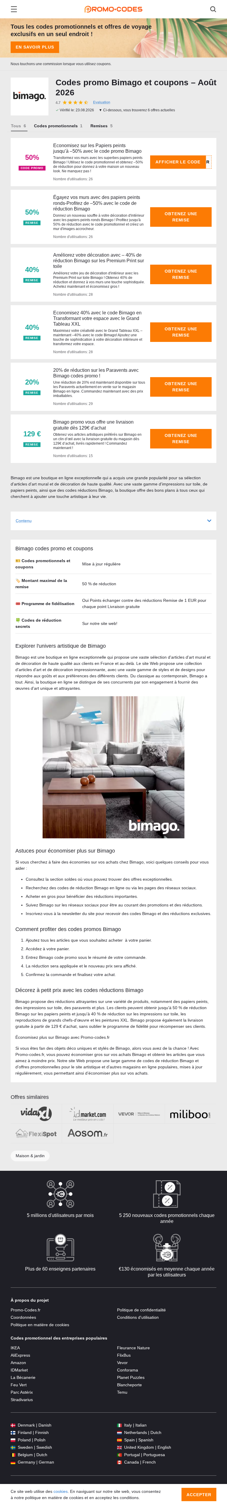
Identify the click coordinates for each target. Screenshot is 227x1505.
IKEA (15, 1347)
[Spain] (119, 1440)
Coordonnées (23, 1317)
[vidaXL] (36, 1113)
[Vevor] (139, 1113)
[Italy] (119, 1425)
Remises (99, 125)
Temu (122, 1392)
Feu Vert (19, 1384)
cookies (60, 1491)
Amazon (18, 1362)
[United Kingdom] (119, 1447)
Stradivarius (22, 1399)
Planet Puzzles (131, 1377)
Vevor (122, 1362)
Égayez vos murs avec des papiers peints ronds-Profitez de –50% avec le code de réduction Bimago (96, 203)
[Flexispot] (36, 1133)
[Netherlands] (119, 1433)
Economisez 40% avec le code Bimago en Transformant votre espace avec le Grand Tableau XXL (97, 318)
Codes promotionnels (56, 125)
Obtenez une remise (181, 216)
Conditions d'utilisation (138, 1317)
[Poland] (13, 1440)
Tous (16, 125)
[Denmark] (13, 1425)
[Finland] (13, 1433)
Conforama (127, 1370)
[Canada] (119, 1462)
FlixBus (124, 1355)
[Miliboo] (190, 1113)
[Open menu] (14, 9)
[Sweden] (13, 1447)
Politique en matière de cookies (40, 1324)
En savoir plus (35, 47)
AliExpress (20, 1355)
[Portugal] (119, 1455)
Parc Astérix (22, 1392)
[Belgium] (13, 1455)
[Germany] (13, 1462)
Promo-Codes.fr (25, 1310)
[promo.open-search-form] (213, 9)
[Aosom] (87, 1133)
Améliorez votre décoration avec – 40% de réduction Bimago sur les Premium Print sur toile (98, 261)
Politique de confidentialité (141, 1310)
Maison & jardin (30, 1155)
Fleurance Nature (133, 1347)
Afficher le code (178, 162)
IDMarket (19, 1370)
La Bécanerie (23, 1377)
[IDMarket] (87, 1113)
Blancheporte (129, 1384)
